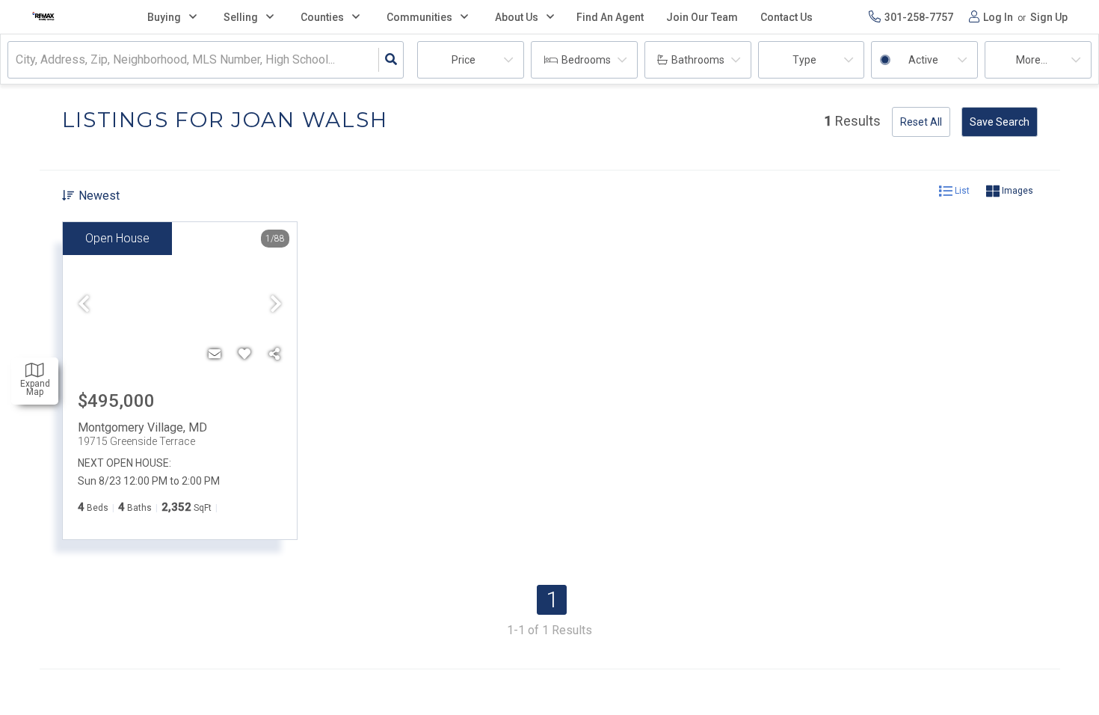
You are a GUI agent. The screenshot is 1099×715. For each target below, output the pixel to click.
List (961, 190)
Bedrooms (586, 60)
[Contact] (215, 354)
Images (1016, 190)
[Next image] (276, 305)
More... (1031, 60)
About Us (516, 17)
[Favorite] (244, 354)
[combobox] (17, 60)
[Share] (274, 354)
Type (804, 60)
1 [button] (552, 599)
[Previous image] (84, 305)
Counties (322, 17)
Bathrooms (697, 60)
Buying (164, 17)
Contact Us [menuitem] (786, 17)
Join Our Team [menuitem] (702, 17)
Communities (419, 17)
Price (463, 60)
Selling (241, 17)
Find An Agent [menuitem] (610, 17)
